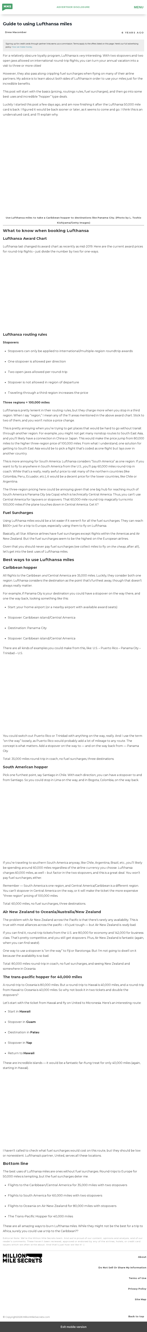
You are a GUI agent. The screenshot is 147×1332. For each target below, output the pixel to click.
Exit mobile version (74, 1327)
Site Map (140, 1299)
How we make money (22, 47)
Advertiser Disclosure (73, 7)
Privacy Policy (137, 1288)
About (142, 1256)
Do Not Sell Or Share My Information (122, 1267)
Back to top (136, 1316)
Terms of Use (137, 1278)
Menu (138, 7)
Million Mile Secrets (10, 7)
